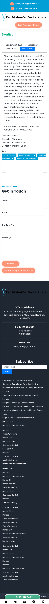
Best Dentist (8, 449)
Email (4, 212)
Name (5, 200)
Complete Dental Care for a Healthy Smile (21, 384)
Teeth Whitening (10, 434)
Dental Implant (9, 441)
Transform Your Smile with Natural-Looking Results (21, 397)
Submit (10, 263)
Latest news (33, 44)
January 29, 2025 (14, 44)
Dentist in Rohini (9, 155)
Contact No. (8, 225)
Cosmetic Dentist (10, 445)
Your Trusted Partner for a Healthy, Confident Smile (22, 412)
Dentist (6, 430)
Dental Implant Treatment (14, 425)
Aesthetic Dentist (10, 460)
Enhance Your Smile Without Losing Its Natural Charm (23, 390)
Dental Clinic (8, 421)
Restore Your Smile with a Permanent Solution (23, 406)
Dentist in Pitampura (27, 155)
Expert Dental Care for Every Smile (17, 380)
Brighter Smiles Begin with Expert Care (19, 417)
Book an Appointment (28, 25)
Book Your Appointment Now (18, 270)
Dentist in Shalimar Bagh (26, 159)
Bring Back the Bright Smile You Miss (18, 403)
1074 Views (11, 48)
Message (6, 237)
